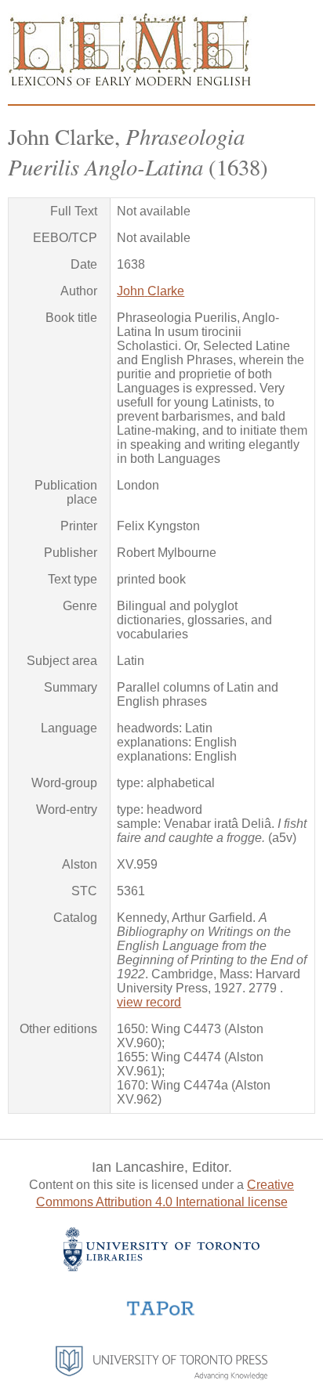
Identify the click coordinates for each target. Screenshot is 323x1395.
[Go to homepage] (130, 84)
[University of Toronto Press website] (161, 1375)
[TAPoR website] (161, 1314)
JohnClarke (150, 291)
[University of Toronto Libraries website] (161, 1267)
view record (149, 1002)
